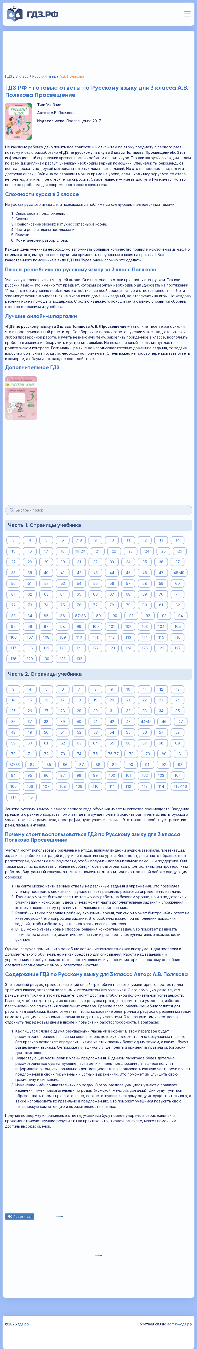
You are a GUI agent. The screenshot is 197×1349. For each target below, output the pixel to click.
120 (63, 648)
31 (79, 562)
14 (177, 540)
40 (46, 572)
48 (13, 732)
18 (63, 551)
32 (95, 562)
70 (161, 594)
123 (112, 648)
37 (177, 562)
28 (30, 562)
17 (46, 551)
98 (62, 626)
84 (29, 616)
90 (115, 616)
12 (145, 540)
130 (46, 659)
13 (161, 540)
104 (161, 626)
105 (177, 626)
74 (46, 605)
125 (145, 648)
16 (30, 551)
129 (30, 659)
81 (161, 605)
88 (98, 764)
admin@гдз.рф (179, 1324)
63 (46, 594)
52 (46, 583)
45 (128, 572)
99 (79, 626)
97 (46, 626)
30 (63, 562)
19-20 (80, 551)
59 (161, 583)
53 (63, 583)
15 (13, 551)
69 (144, 594)
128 (13, 659)
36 (161, 562)
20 (112, 700)
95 (13, 626)
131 (62, 659)
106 (13, 637)
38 (13, 572)
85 (46, 616)
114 (145, 637)
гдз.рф (23, 1324)
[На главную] (32, 20)
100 (95, 626)
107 (30, 637)
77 (95, 605)
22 (114, 551)
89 (98, 616)
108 (46, 637)
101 (112, 626)
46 (144, 572)
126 (161, 648)
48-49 (179, 572)
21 (98, 551)
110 (79, 637)
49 (29, 732)
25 (163, 551)
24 (147, 551)
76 (79, 605)
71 (177, 594)
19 (95, 700)
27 (13, 562)
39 (30, 572)
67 (112, 594)
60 (177, 583)
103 (145, 626)
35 (145, 562)
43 (95, 572)
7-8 (79, 540)
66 (95, 594)
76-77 (113, 754)
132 (79, 659)
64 (62, 594)
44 (112, 572)
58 (144, 583)
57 (128, 583)
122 (95, 648)
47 (161, 572)
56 (112, 583)
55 (95, 583)
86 (62, 616)
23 (131, 551)
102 (128, 626)
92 (148, 616)
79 (128, 605)
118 (30, 648)
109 (63, 637)
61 (13, 594)
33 (112, 562)
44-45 (146, 721)
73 (30, 605)
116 (178, 637)
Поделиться (22, 1217)
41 (63, 572)
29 (46, 562)
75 (62, 605)
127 (177, 648)
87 (81, 764)
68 (128, 594)
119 (46, 648)
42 (79, 572)
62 (30, 594)
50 (13, 583)
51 (30, 583)
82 (177, 605)
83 (13, 616)
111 (95, 637)
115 (161, 637)
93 (164, 616)
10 (112, 540)
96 (29, 626)
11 (128, 540)
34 (128, 562)
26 (180, 551)
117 (13, 648)
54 (79, 583)
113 (128, 637)
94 (180, 616)
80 (144, 605)
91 (131, 616)
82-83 (14, 764)
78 (112, 605)
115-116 (180, 786)
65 (79, 594)
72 (13, 605)
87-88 (80, 616)
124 (128, 648)
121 (79, 648)
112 (112, 637)
